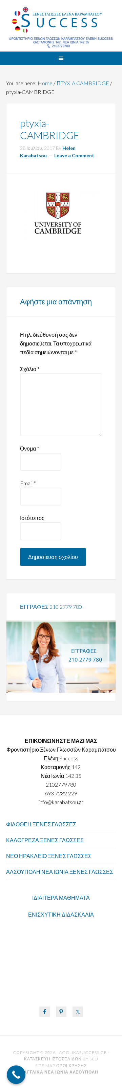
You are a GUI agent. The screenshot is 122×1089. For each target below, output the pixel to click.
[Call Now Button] (16, 1074)
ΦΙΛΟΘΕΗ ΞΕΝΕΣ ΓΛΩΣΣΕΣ (41, 824)
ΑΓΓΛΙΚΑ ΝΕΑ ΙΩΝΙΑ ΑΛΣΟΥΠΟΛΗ (61, 20)
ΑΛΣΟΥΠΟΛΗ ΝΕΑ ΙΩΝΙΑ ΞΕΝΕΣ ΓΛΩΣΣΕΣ (59, 871)
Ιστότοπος (32, 518)
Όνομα (29, 448)
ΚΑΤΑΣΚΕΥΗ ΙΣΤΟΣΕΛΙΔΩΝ (53, 1058)
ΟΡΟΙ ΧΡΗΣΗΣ (71, 1065)
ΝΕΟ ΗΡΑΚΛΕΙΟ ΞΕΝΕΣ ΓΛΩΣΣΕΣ (49, 856)
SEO (93, 1058)
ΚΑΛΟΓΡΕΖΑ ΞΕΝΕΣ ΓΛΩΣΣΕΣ (45, 840)
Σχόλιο (30, 369)
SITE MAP (45, 1065)
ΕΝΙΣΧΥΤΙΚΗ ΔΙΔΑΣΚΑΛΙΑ (61, 914)
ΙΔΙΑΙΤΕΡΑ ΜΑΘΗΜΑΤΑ (61, 897)
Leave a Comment (74, 155)
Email (28, 483)
